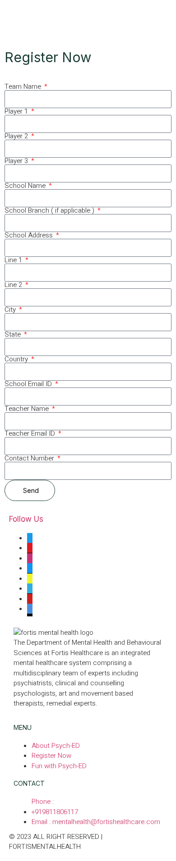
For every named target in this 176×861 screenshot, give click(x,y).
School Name (26, 185)
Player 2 (17, 136)
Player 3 (17, 161)
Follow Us (26, 519)
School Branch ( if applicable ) (50, 210)
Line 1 (14, 260)
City (11, 309)
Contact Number (30, 458)
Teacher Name (28, 408)
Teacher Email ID (31, 433)
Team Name (24, 86)
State (14, 334)
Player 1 (17, 111)
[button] (88, 17)
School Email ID (29, 384)
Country (17, 359)
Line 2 (14, 285)
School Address (30, 235)
